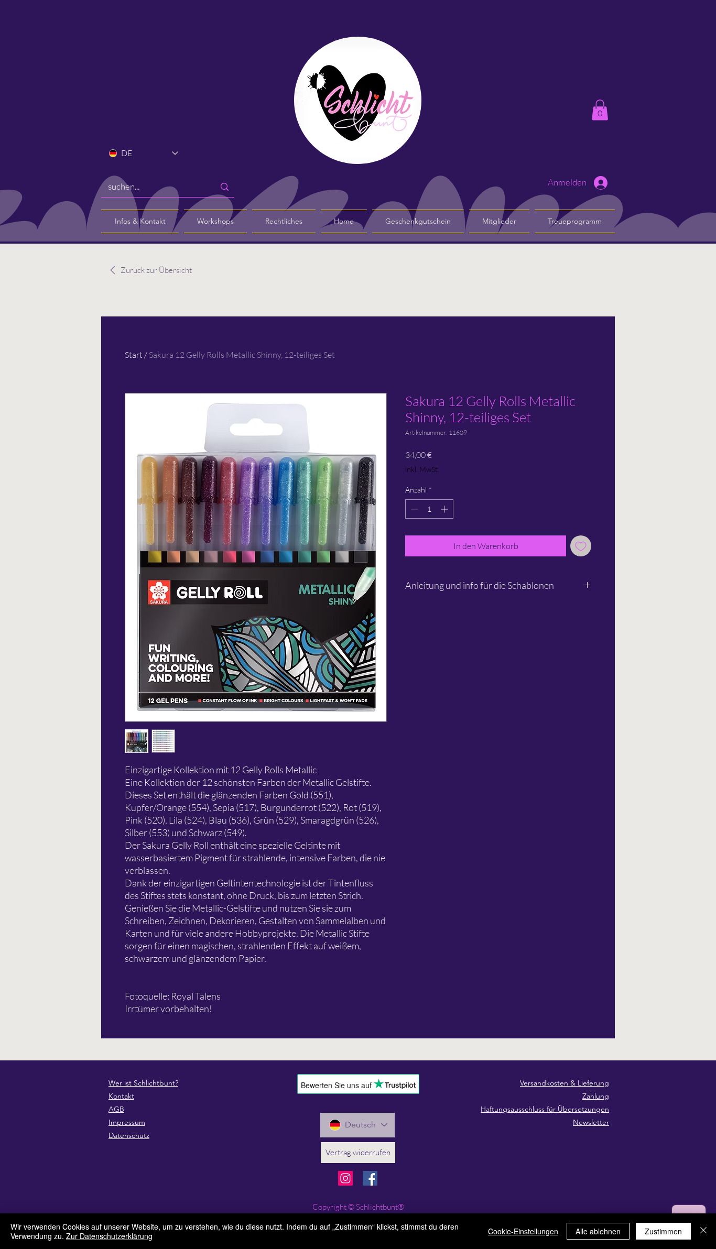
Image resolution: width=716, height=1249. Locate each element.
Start (134, 354)
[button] (600, 110)
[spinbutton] (429, 509)
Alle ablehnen (598, 1231)
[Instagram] (345, 1178)
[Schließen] (703, 1231)
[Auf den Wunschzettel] (580, 545)
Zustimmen (663, 1231)
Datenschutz (129, 1135)
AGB (116, 1109)
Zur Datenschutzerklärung (109, 1236)
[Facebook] (370, 1178)
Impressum (127, 1122)
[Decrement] (413, 509)
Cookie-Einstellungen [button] (523, 1231)
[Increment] (445, 509)
